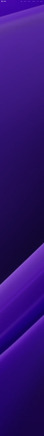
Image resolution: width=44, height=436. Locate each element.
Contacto (41, 1)
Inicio (21, 1)
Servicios (29, 1)
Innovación (33, 1)
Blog (37, 1)
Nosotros (25, 1)
